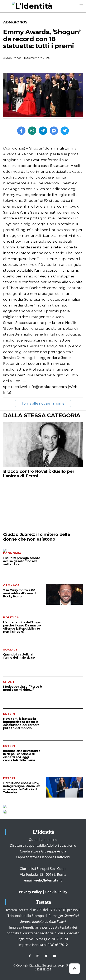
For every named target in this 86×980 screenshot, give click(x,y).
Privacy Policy (30, 892)
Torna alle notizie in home (43, 403)
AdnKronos (15, 22)
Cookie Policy (56, 892)
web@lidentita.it (48, 880)
